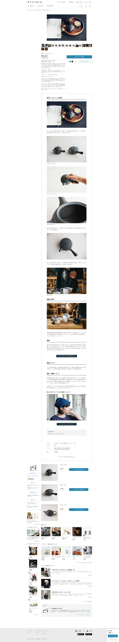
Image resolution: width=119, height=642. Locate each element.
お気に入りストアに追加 (84, 614)
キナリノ (28, 632)
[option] (66, 27)
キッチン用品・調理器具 (62, 443)
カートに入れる (79, 469)
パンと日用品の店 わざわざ (48, 53)
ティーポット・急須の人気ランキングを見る (84, 562)
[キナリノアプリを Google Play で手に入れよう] (88, 634)
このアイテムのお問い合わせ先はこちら (67, 456)
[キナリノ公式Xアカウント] (83, 631)
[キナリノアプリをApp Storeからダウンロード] (80, 634)
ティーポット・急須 (72, 443)
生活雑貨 (55, 443)
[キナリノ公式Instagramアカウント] (80, 631)
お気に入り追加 (113, 639)
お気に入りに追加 (85, 61)
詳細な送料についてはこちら (32, 487)
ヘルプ (43, 632)
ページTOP (60, 624)
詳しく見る (37, 524)
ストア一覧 (36, 632)
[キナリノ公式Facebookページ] (76, 631)
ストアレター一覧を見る (88, 601)
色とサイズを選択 (80, 56)
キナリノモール (29, 630)
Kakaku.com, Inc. (89, 639)
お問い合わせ (44, 633)
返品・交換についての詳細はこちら (33, 506)
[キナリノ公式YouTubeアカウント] (87, 631)
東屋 (55, 445)
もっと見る (36, 614)
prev (42, 27)
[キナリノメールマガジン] (91, 631)
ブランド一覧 (37, 630)
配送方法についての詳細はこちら (33, 495)
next (90, 27)
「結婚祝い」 (50, 433)
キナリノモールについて (46, 630)
